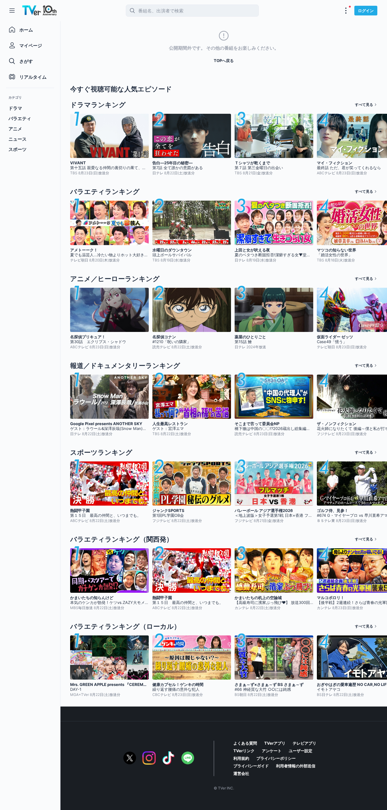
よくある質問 (245, 743)
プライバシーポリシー (276, 758)
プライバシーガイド (251, 765)
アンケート (271, 750)
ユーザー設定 (300, 750)
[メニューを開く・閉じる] (346, 10)
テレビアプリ (304, 743)
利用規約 (241, 758)
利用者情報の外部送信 (295, 765)
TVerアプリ (274, 743)
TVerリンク (244, 750)
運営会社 (241, 773)
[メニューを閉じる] (12, 10)
